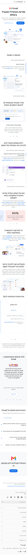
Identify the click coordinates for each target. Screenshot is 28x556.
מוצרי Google (8, 548)
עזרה (4, 548)
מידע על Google (15, 548)
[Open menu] (24, 1)
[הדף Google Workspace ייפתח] (18, 2)
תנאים (21, 548)
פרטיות (24, 548)
